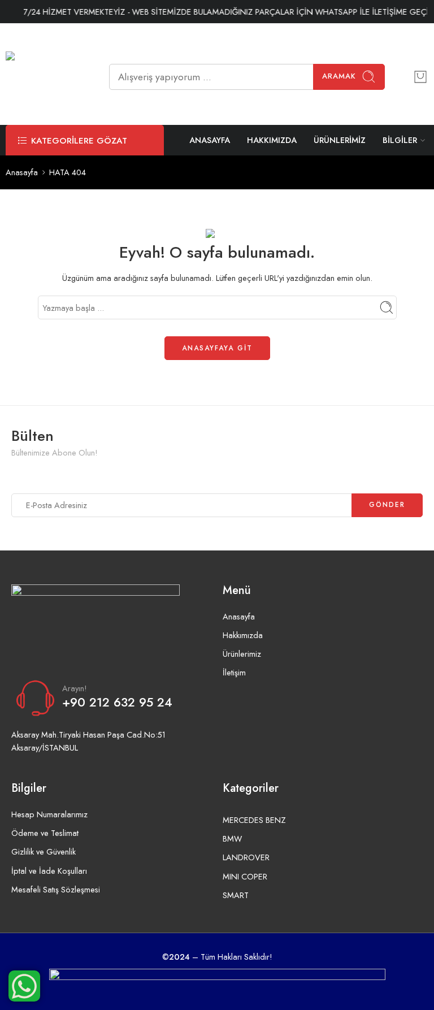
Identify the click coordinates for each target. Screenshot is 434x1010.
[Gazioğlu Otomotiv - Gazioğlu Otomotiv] (43, 76)
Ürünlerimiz (340, 140)
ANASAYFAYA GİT (217, 348)
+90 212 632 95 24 (117, 702)
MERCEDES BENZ (254, 820)
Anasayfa (209, 140)
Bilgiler (400, 140)
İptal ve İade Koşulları (49, 871)
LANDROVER (246, 857)
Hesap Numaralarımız (49, 814)
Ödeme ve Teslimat (45, 833)
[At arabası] (420, 77)
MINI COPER (245, 876)
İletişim (234, 672)
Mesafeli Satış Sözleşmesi (55, 889)
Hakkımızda (272, 140)
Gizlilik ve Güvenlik (43, 851)
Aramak (339, 76)
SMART (236, 895)
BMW (232, 838)
